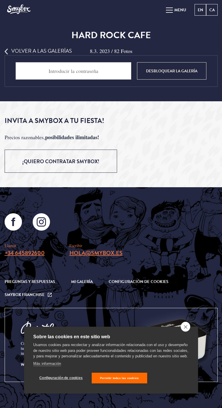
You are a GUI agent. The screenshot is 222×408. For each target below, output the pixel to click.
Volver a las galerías (41, 51)
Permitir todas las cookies (119, 378)
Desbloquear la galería (171, 71)
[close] (185, 327)
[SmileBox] (18, 9)
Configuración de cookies (61, 378)
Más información (47, 363)
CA (212, 10)
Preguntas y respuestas (30, 282)
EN (200, 10)
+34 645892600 (25, 253)
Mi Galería (82, 282)
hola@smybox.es (96, 253)
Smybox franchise (25, 295)
